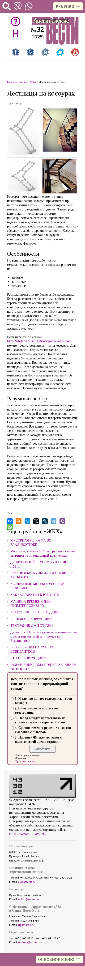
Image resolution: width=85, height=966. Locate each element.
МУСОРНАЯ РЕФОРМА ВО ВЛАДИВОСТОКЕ (30, 542)
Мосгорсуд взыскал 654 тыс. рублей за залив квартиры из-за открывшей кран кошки (42, 553)
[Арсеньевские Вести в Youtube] (75, 52)
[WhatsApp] (10, 527)
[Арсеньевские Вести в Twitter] (60, 52)
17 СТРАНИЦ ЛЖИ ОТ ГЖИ (31, 625)
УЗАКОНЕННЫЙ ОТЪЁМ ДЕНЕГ (35, 612)
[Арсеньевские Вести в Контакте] (45, 52)
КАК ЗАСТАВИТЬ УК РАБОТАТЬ (34, 595)
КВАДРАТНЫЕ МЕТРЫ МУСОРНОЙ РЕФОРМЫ (37, 586)
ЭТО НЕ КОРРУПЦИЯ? (27, 658)
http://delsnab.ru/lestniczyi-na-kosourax (39, 341)
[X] (36, 521)
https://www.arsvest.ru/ (28, 833)
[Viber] (62, 521)
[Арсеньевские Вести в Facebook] (15, 52)
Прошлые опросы (25, 761)
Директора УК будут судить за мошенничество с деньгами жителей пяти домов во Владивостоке (43, 636)
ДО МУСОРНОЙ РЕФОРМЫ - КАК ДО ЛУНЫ (39, 564)
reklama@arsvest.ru (30, 942)
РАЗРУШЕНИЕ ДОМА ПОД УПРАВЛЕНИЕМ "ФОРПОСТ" (43, 667)
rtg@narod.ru (26, 925)
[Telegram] (53, 521)
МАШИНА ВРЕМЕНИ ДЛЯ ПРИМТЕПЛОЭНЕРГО (30, 603)
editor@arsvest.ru (29, 899)
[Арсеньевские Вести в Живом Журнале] (30, 52)
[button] (68, 6)
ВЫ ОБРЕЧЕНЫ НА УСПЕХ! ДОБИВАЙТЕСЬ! (31, 649)
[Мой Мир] (27, 521)
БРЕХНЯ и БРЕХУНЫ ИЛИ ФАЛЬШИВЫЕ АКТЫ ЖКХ (41, 575)
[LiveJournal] (45, 521)
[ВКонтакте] (10, 521)
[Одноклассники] (18, 521)
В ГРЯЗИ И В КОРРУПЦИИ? (31, 619)
